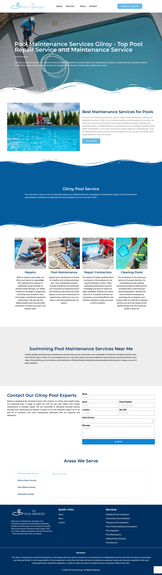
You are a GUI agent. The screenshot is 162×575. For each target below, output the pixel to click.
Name (84, 394)
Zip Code (123, 410)
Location (86, 410)
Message (86, 425)
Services (70, 6)
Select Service (88, 418)
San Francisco (61, 474)
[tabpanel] (97, 474)
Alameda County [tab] (26, 494)
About (59, 6)
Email (84, 402)
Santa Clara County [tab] (27, 480)
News (83, 6)
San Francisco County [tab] (28, 473)
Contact (93, 6)
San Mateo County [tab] (26, 487)
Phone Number (125, 402)
